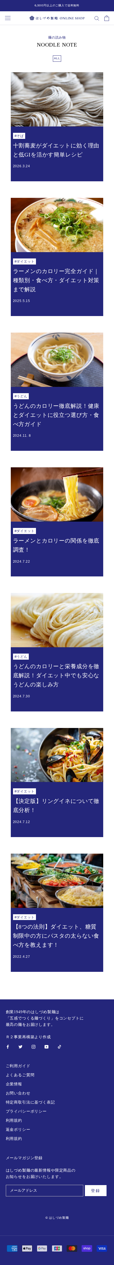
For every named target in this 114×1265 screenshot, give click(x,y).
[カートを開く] (106, 18)
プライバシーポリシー (26, 1111)
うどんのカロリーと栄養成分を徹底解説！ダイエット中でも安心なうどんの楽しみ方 (56, 675)
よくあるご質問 (20, 1075)
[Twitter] (20, 1046)
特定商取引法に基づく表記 (30, 1102)
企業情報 (14, 1084)
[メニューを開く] (8, 18)
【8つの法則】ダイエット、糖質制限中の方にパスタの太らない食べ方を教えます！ (56, 936)
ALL (57, 58)
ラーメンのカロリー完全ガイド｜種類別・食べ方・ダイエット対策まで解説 (56, 280)
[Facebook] (8, 1046)
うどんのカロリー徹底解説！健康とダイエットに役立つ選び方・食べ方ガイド (56, 415)
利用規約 (14, 1120)
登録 (95, 1190)
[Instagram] (33, 1046)
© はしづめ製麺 (57, 1218)
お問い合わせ (18, 1093)
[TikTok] (59, 1046)
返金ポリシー (18, 1130)
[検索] (96, 18)
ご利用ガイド (18, 1066)
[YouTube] (46, 1046)
